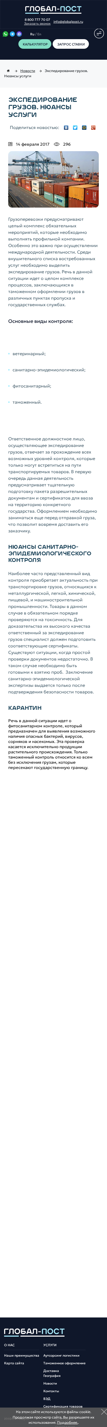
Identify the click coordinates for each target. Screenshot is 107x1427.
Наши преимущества (21, 1355)
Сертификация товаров (63, 1406)
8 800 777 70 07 (37, 20)
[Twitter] (75, 127)
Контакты (51, 1391)
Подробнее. (67, 1422)
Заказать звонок (37, 23)
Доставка (51, 1371)
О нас (9, 1345)
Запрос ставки (71, 44)
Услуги (50, 1345)
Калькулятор (35, 44)
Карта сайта (14, 1363)
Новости (50, 1383)
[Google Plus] (93, 127)
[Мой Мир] (84, 127)
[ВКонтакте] (66, 127)
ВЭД (46, 1399)
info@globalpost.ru (68, 22)
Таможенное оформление (64, 1363)
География (52, 1376)
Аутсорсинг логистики (61, 1355)
